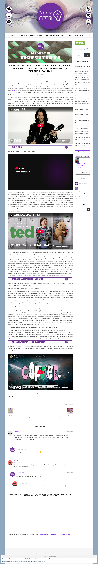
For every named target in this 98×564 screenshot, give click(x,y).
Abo (87, 55)
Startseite (14, 35)
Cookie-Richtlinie (41, 561)
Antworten (70, 431)
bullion (16, 460)
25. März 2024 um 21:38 (21, 449)
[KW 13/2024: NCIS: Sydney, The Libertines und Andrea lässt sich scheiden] (70, 410)
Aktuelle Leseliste (82, 156)
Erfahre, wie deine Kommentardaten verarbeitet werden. (55, 534)
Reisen (69, 35)
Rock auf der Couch (36, 35)
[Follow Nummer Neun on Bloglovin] (82, 49)
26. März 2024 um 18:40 (21, 473)
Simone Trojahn (79, 167)
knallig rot (14, 90)
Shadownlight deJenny (82, 66)
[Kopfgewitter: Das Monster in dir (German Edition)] (82, 161)
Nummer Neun (20, 448)
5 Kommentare (69, 404)
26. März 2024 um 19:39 (23, 483)
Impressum (52, 554)
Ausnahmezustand (84, 197)
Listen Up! (24, 35)
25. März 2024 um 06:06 (18, 433)
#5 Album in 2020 (47, 350)
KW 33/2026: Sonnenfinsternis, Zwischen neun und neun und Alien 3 (82, 71)
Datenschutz (59, 554)
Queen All (17, 431)
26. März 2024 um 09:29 (18, 462)
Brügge (25, 293)
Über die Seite (78, 35)
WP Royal (46, 554)
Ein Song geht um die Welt (55, 35)
